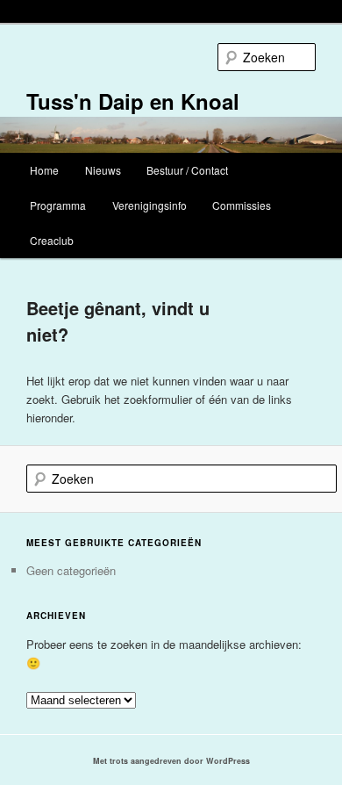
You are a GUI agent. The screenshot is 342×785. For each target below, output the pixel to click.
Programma (58, 205)
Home (44, 169)
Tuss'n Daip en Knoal (132, 101)
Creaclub (52, 240)
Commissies (241, 205)
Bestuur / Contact (187, 169)
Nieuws (103, 169)
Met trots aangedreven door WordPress (171, 761)
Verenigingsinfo (149, 205)
